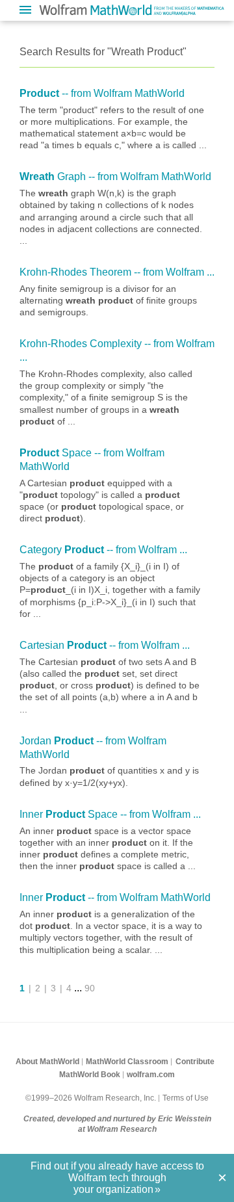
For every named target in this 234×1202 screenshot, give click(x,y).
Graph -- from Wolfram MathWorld (115, 176)
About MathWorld (47, 1061)
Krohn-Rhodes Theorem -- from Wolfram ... (117, 272)
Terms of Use (185, 1098)
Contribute (195, 1061)
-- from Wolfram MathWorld (102, 93)
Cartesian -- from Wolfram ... (105, 645)
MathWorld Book (89, 1074)
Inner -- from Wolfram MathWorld (115, 897)
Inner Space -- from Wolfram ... (110, 814)
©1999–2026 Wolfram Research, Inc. (90, 1098)
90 (89, 988)
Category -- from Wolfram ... (103, 549)
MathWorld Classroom (127, 1061)
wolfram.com (151, 1074)
